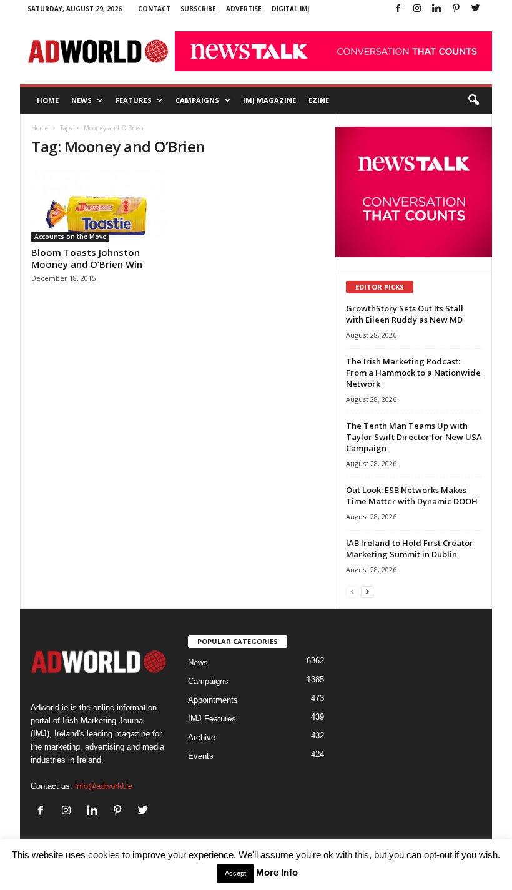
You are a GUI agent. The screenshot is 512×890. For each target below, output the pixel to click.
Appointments (213, 700)
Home (48, 100)
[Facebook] (397, 9)
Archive (201, 737)
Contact (154, 8)
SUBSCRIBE (198, 8)
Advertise (244, 8)
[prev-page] (352, 591)
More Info (277, 872)
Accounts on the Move (70, 236)
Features (134, 100)
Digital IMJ (290, 8)
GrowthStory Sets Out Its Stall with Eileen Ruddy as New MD (404, 314)
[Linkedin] (436, 9)
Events (201, 756)
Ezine (318, 100)
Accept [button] (235, 873)
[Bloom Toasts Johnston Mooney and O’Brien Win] (99, 205)
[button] (473, 100)
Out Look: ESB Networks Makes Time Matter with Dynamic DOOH (412, 495)
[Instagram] (417, 9)
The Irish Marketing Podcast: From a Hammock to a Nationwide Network (413, 372)
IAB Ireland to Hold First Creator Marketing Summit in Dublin (409, 548)
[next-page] (367, 591)
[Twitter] (475, 9)
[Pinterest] (455, 9)
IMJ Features (212, 718)
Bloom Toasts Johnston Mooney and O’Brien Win (86, 258)
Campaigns (197, 100)
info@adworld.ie (103, 786)
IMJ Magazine (269, 100)
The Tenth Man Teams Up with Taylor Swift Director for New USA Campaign (414, 437)
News (81, 100)
